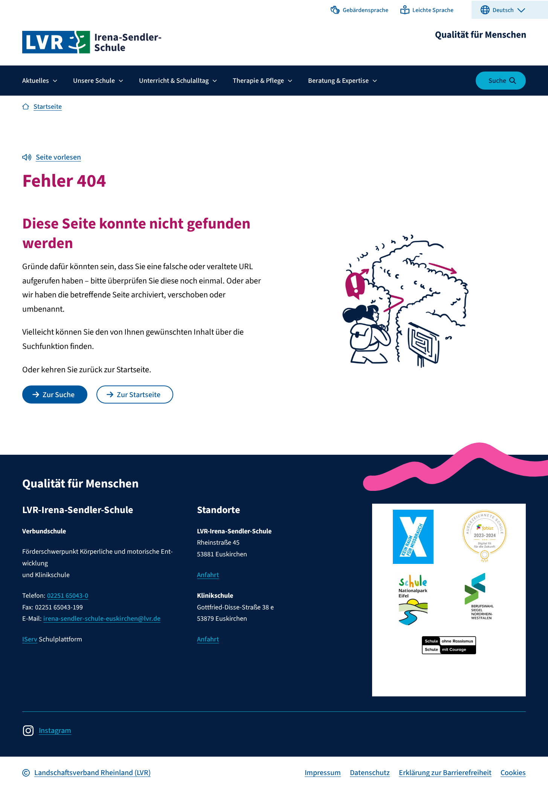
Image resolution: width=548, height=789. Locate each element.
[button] (359, 10)
